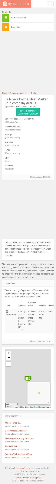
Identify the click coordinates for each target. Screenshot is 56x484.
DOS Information (18, 17)
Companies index (17, 93)
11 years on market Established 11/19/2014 (28, 112)
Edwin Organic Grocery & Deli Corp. (19, 438)
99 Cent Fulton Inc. (13, 423)
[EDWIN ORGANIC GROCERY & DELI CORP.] (27, 378)
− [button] (9, 357)
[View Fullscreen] (8, 364)
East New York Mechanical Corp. (19, 454)
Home (4, 93)
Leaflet (17, 407)
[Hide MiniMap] (48, 402)
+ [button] (9, 353)
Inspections (16, 27)
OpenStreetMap (36, 407)
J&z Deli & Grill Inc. (13, 446)
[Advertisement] (28, 61)
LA (31, 93)
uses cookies (22, 468)
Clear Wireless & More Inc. (16, 430)
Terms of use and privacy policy (28, 477)
